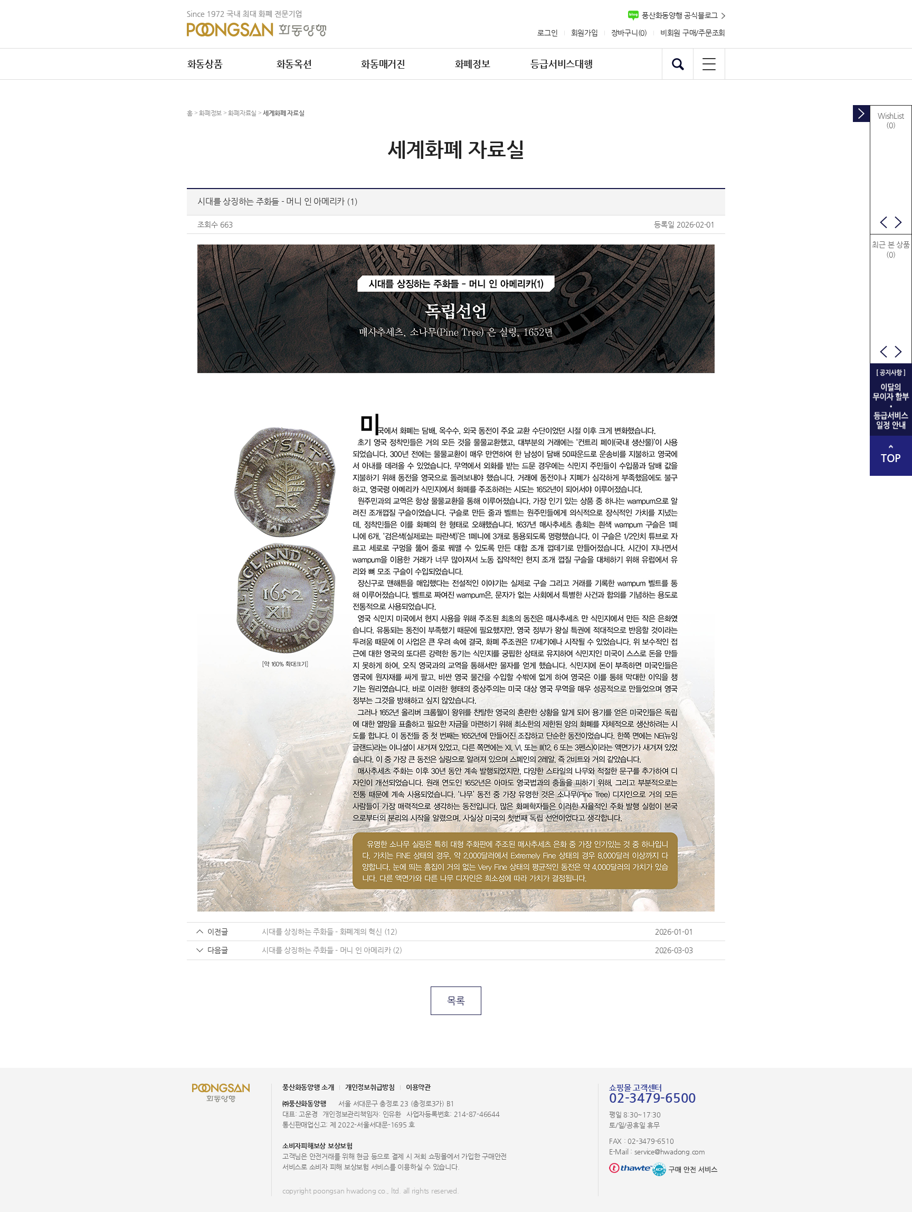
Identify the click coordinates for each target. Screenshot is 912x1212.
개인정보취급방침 (370, 1087)
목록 (456, 1000)
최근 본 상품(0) (890, 249)
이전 (883, 222)
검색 (678, 64)
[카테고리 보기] (709, 64)
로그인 (547, 32)
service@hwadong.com (669, 1151)
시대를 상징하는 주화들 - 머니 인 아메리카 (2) (332, 950)
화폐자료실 (242, 113)
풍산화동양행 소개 (308, 1087)
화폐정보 (210, 113)
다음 (898, 222)
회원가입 (584, 32)
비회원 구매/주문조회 (692, 32)
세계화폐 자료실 (283, 113)
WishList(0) (891, 120)
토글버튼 (861, 113)
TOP (891, 458)
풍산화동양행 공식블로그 (680, 15)
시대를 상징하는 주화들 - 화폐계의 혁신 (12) (329, 931)
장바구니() (629, 32)
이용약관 (418, 1087)
